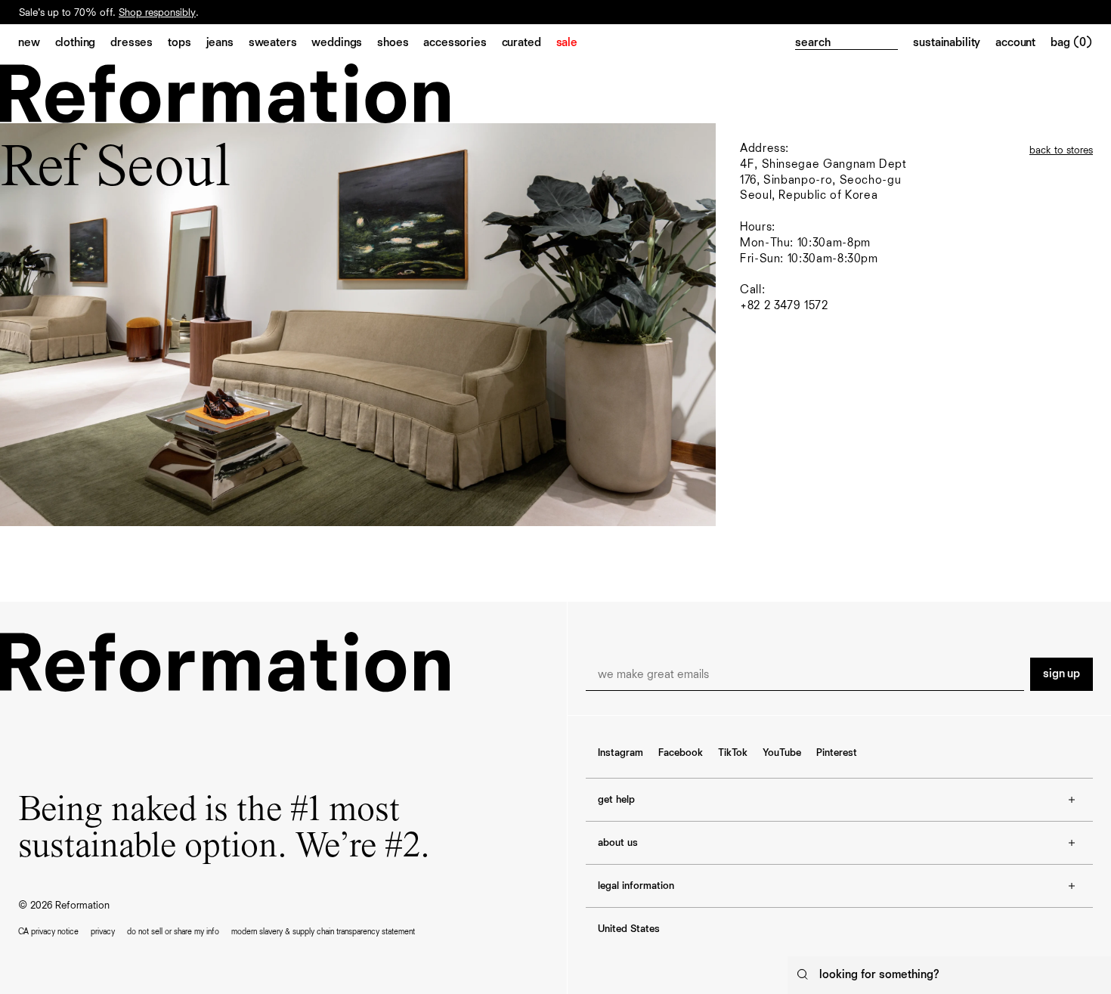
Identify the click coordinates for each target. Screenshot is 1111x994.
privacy (103, 931)
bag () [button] (1072, 43)
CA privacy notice (48, 931)
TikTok (732, 753)
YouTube (782, 753)
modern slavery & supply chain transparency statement (323, 931)
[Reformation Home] (225, 93)
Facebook (680, 753)
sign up (1061, 674)
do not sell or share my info (173, 931)
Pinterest (836, 753)
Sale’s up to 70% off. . (109, 13)
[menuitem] (36, 44)
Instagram (620, 753)
